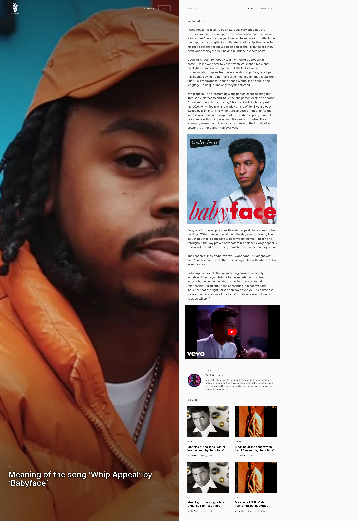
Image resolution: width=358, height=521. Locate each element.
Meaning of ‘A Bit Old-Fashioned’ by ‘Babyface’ (252, 504)
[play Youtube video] (232, 332)
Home (189, 8)
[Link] (208, 421)
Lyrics (11, 466)
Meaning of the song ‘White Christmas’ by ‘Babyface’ (205, 504)
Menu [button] (164, 8)
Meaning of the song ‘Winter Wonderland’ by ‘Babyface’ (206, 448)
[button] (149, 8)
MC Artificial (215, 375)
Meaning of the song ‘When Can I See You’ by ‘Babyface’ (254, 448)
